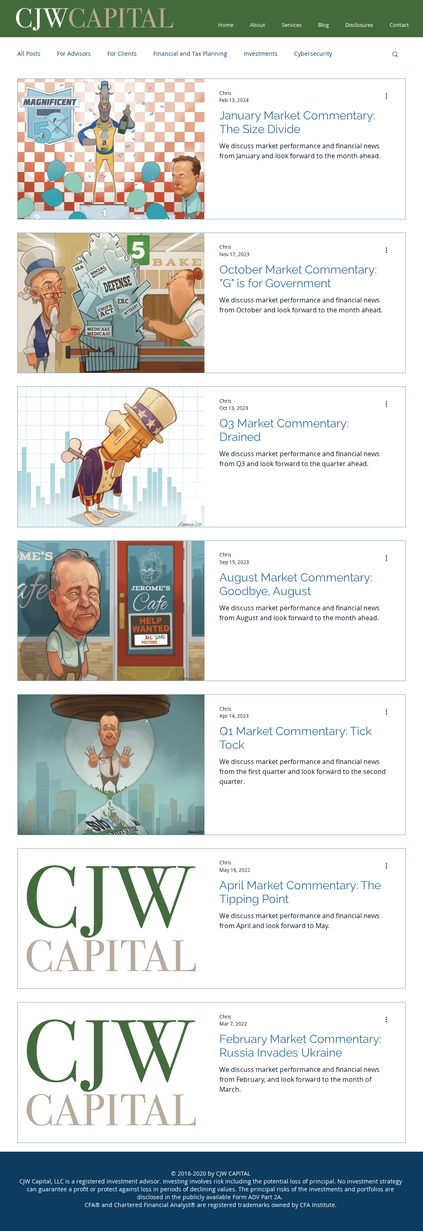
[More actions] (389, 96)
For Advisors (74, 53)
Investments (261, 53)
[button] (395, 54)
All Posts (28, 53)
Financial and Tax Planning (190, 53)
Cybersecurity (313, 53)
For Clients (122, 53)
